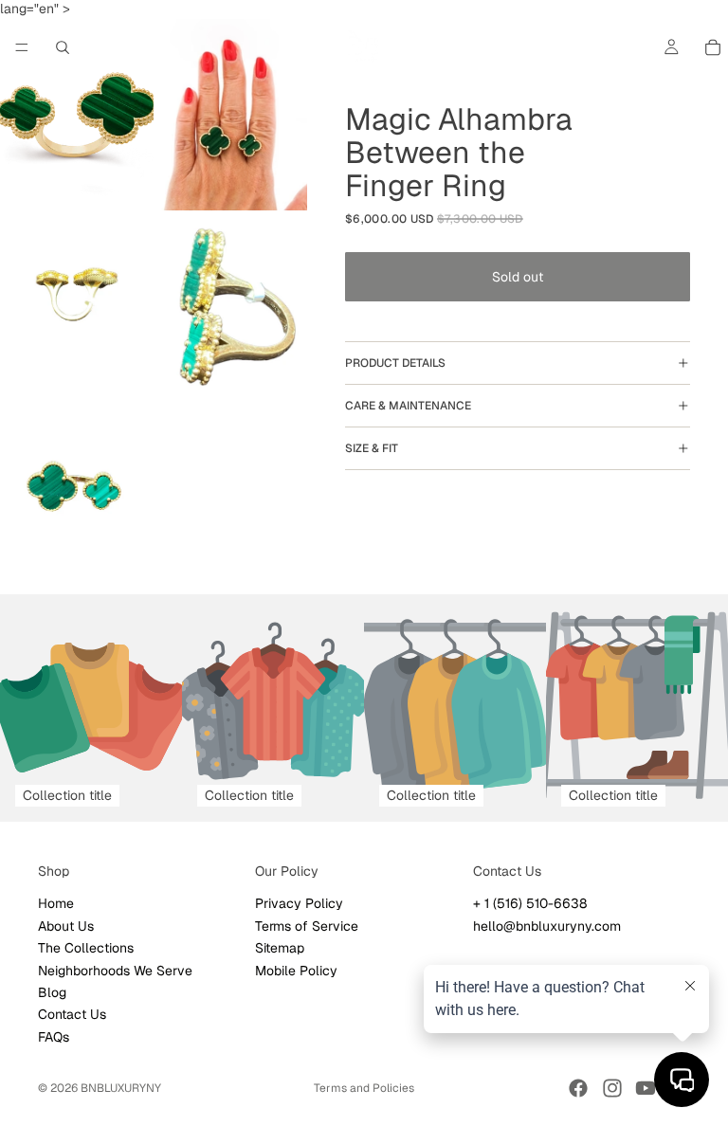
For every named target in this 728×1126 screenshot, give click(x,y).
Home (56, 904)
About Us (66, 926)
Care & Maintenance (408, 405)
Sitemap (279, 947)
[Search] (62, 47)
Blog (52, 992)
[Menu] (22, 47)
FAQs (53, 1036)
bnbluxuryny (121, 1088)
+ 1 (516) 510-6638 (530, 904)
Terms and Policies (364, 1088)
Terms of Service (306, 926)
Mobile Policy (296, 970)
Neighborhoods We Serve (115, 970)
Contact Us (72, 1015)
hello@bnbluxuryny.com (547, 926)
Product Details (395, 363)
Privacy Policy (299, 904)
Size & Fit (371, 448)
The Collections (86, 947)
